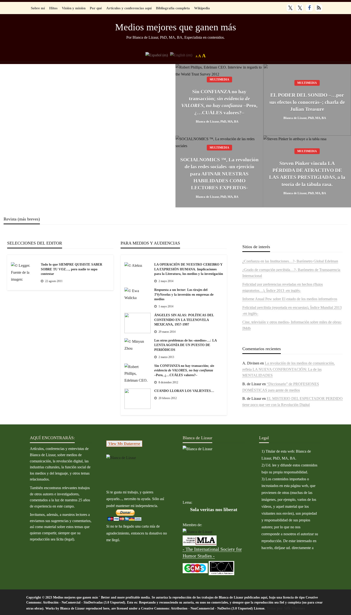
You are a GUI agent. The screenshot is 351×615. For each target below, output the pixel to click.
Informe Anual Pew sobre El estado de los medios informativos (289, 299)
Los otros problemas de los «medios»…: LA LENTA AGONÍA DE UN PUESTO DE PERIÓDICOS (185, 345)
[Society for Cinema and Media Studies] (195, 568)
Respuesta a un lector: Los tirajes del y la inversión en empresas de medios (183, 294)
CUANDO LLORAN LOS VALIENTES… (184, 391)
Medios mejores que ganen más (175, 27)
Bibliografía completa (173, 8)
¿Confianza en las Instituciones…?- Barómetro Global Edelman (290, 261)
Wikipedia (202, 8)
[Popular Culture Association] (221, 568)
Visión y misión (73, 8)
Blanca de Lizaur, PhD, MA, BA (217, 121)
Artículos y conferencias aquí (129, 8)
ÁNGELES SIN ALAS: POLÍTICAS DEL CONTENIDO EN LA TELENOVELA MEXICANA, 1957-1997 (184, 319)
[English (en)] (181, 55)
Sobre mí (38, 8)
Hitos (53, 8)
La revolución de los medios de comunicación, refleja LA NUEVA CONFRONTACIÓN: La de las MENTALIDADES (288, 369)
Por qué (96, 8)
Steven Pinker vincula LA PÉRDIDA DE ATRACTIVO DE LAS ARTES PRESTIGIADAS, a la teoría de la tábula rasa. (307, 173)
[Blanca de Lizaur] (121, 457)
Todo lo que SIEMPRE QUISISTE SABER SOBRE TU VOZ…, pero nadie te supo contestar (71, 269)
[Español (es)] (156, 55)
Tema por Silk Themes (285, 608)
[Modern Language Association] (200, 540)
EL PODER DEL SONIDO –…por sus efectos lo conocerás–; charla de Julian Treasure (307, 102)
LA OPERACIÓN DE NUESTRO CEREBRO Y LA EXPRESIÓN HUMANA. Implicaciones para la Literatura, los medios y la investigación (188, 269)
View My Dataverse (124, 444)
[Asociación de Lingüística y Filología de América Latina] (197, 532)
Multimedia (219, 79)
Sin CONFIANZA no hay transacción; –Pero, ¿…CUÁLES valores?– (219, 102)
